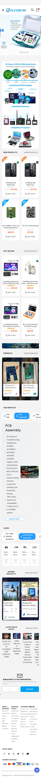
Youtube (18, 741)
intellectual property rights (15, 725)
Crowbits (33, 719)
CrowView (33, 711)
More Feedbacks (31, 353)
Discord (27, 741)
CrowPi (32, 714)
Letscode (33, 721)
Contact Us (6, 700)
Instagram (23, 741)
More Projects (31, 560)
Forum (4, 703)
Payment (14, 708)
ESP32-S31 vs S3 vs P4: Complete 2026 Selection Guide (6, 636)
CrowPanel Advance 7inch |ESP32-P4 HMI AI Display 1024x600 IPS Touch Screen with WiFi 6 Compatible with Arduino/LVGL (10, 325)
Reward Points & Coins (14, 718)
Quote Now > (15, 506)
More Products (31, 152)
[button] (20, 52)
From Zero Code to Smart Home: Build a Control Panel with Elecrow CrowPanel (27, 639)
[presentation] (38, 171)
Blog (3, 706)
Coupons (5, 716)
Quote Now (6, 548)
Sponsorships (25, 701)
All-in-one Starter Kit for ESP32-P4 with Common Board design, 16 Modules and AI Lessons (30, 325)
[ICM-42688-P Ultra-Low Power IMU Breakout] (10, 212)
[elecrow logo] (9, 10)
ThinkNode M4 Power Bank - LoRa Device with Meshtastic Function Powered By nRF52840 (30, 283)
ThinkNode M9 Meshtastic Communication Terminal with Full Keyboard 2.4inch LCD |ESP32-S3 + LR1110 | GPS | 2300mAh (10, 184)
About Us (5, 698)
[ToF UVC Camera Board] (30, 212)
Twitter (9, 741)
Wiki (3, 708)
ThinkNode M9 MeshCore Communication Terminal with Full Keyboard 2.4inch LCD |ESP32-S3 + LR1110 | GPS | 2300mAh (30, 184)
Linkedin (13, 741)
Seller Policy (24, 714)
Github (4, 713)
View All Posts (32, 615)
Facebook (4, 741)
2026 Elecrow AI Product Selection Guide (17, 634)
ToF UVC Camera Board (30, 226)
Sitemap (5, 711)
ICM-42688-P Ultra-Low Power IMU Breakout (10, 227)
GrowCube (33, 716)
